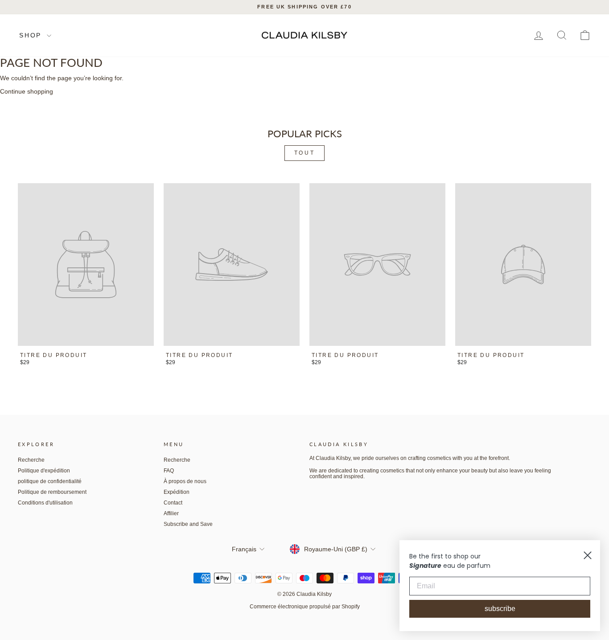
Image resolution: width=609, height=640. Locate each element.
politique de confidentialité (50, 481)
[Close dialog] (587, 555)
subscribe (500, 608)
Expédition (176, 492)
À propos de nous (185, 481)
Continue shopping (26, 91)
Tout (304, 153)
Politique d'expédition (44, 471)
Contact (173, 503)
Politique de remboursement (52, 492)
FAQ (169, 471)
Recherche (31, 460)
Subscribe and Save (188, 524)
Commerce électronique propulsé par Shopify (305, 606)
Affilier (171, 513)
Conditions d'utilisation (45, 503)
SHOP (32, 35)
